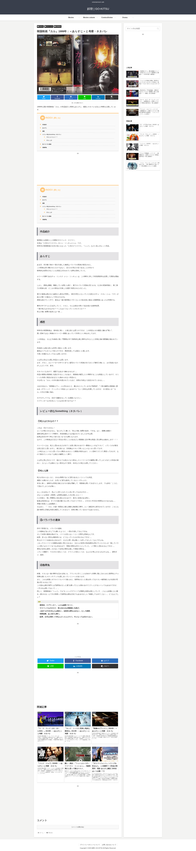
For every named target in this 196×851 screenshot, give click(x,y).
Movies (41, 26)
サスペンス (50, 26)
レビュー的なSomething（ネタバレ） (52, 134)
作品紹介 (44, 124)
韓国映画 (58, 26)
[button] (158, 28)
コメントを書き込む (77, 827)
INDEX (49, 117)
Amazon (116, 93)
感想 (43, 131)
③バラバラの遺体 (46, 144)
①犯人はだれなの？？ (52, 137)
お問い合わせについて (109, 844)
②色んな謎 (49, 140)
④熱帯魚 (44, 147)
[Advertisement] (78, 169)
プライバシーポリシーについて (90, 844)
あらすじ (44, 128)
